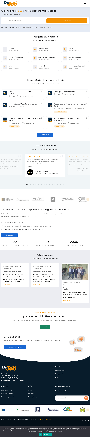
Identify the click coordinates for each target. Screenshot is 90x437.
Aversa (66, 94)
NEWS (17, 266)
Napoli (82, 108)
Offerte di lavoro (60, 371)
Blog (56, 377)
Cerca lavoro (67, 20)
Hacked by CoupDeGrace (12, 271)
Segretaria (41, 27)
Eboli (77, 123)
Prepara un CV (59, 374)
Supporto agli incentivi (8, 397)
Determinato (14, 126)
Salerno (72, 123)
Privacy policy (47, 434)
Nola (78, 108)
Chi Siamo (31, 394)
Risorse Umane (16, 123)
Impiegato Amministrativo (64, 92)
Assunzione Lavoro (7, 390)
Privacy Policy (32, 397)
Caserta (33, 96)
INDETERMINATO (60, 112)
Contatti (30, 390)
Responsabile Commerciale (64, 108)
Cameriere (49, 27)
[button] (45, 134)
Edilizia (13, 96)
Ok (40, 434)
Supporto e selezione (7, 394)
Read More (6, 284)
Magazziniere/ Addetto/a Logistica (23, 104)
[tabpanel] (45, 165)
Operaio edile (32, 27)
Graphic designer (21, 27)
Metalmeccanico (61, 123)
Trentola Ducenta (24, 96)
